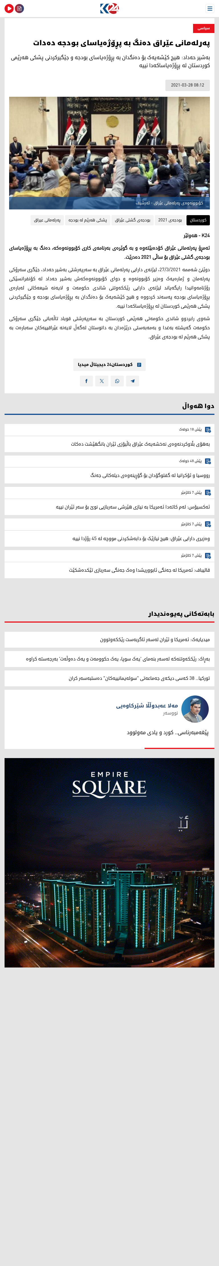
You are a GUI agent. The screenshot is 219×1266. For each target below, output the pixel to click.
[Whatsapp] (117, 381)
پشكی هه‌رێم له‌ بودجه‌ (87, 220)
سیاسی (204, 28)
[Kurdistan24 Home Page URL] (109, 8)
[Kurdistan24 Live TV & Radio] (9, 8)
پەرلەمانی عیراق (47, 220)
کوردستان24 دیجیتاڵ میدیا (105, 365)
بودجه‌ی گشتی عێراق (132, 220)
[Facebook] (86, 381)
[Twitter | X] (101, 381)
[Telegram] (132, 381)
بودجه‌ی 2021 (170, 220)
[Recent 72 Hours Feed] (19, 8)
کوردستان (198, 220)
